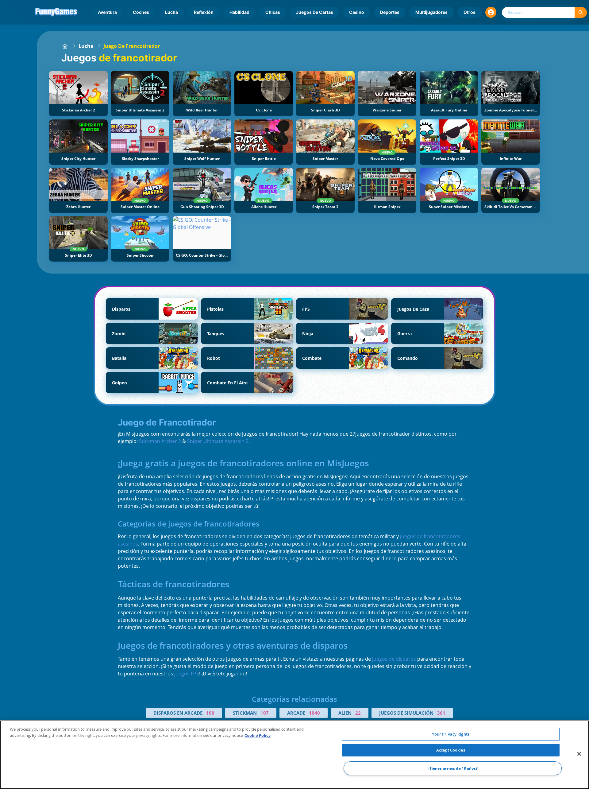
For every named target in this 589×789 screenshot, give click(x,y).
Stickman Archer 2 (160, 441)
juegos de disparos (394, 658)
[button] (490, 12)
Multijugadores (431, 12)
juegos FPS (186, 673)
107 (264, 713)
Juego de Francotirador (131, 46)
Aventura (107, 12)
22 (358, 713)
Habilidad (239, 12)
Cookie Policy (257, 735)
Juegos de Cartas (314, 12)
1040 (314, 713)
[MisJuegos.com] (65, 46)
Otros (469, 12)
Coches (141, 12)
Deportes (389, 12)
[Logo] (56, 12)
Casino (356, 12)
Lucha (171, 12)
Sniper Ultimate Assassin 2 (217, 441)
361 (441, 713)
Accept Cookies (450, 750)
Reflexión (204, 12)
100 (210, 713)
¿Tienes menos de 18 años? (453, 768)
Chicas (272, 12)
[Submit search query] (581, 12)
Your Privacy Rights (450, 734)
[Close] (579, 754)
